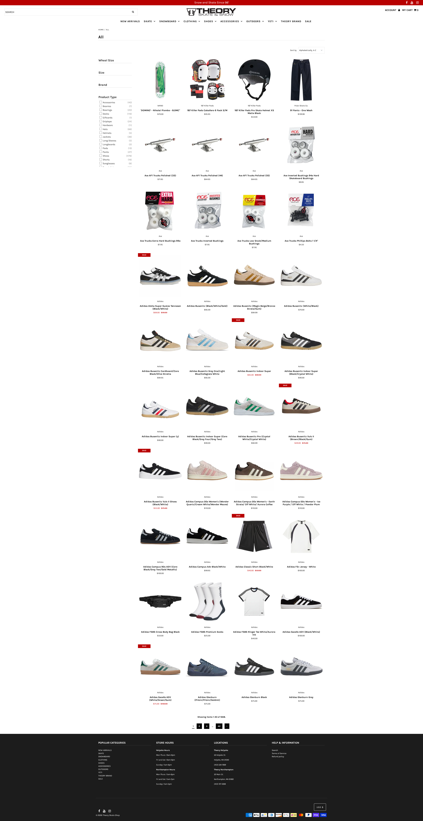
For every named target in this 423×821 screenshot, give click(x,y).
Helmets (106, 133)
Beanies (106, 106)
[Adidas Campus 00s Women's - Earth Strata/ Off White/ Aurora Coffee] (254, 471)
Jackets (106, 136)
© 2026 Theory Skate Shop (108, 815)
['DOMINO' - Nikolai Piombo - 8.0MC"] (160, 80)
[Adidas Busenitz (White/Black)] (301, 275)
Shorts (106, 159)
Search (275, 750)
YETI (271, 21)
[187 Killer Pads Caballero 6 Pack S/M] (207, 80)
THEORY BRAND (291, 21)
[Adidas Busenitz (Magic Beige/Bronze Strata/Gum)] (254, 275)
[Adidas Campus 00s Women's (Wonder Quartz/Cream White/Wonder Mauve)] (207, 471)
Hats (105, 129)
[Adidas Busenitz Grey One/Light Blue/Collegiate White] (207, 340)
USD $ (320, 807)
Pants (105, 152)
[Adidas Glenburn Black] (254, 667)
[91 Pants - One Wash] (301, 80)
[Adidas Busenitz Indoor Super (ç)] (160, 406)
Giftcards (107, 117)
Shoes (105, 155)
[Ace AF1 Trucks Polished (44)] (207, 145)
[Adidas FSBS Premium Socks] (207, 601)
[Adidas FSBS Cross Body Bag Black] (160, 601)
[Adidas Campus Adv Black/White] (207, 536)
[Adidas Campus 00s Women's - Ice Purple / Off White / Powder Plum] (301, 471)
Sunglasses (108, 163)
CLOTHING (190, 21)
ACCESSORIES (229, 21)
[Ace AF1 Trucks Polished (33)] (160, 145)
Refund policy (278, 756)
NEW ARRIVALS (130, 21)
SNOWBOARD (167, 21)
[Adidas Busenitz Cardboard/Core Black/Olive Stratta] (160, 340)
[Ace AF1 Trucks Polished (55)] (254, 145)
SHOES (208, 21)
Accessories (108, 102)
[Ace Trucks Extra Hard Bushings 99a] (160, 210)
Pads (105, 148)
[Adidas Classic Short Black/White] (254, 536)
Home (101, 30)
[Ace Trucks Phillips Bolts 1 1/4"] (301, 210)
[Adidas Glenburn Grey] (301, 667)
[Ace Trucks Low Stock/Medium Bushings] (254, 210)
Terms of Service (279, 753)
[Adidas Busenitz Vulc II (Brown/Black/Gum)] (301, 406)
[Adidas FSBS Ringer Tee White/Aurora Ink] (254, 601)
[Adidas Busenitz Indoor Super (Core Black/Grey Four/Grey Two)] (207, 406)
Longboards (108, 144)
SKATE (148, 21)
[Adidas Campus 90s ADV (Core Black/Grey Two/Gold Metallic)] (160, 536)
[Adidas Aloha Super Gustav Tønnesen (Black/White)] (160, 275)
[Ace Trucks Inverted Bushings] (207, 210)
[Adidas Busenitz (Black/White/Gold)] (207, 275)
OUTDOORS (253, 21)
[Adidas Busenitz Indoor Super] (254, 340)
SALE (308, 21)
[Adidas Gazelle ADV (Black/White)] (301, 601)
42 (219, 726)
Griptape (107, 121)
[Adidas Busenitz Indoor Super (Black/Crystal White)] (301, 340)
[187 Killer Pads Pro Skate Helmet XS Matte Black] (254, 80)
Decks (105, 113)
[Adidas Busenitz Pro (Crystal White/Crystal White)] (254, 406)
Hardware (107, 125)
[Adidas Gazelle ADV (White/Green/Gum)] (160, 667)
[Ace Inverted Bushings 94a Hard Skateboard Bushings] (301, 145)
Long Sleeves (109, 140)
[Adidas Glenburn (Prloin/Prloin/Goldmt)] (207, 667)
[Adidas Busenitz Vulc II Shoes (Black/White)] (160, 471)
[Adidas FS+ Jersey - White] (301, 536)
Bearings (107, 110)
